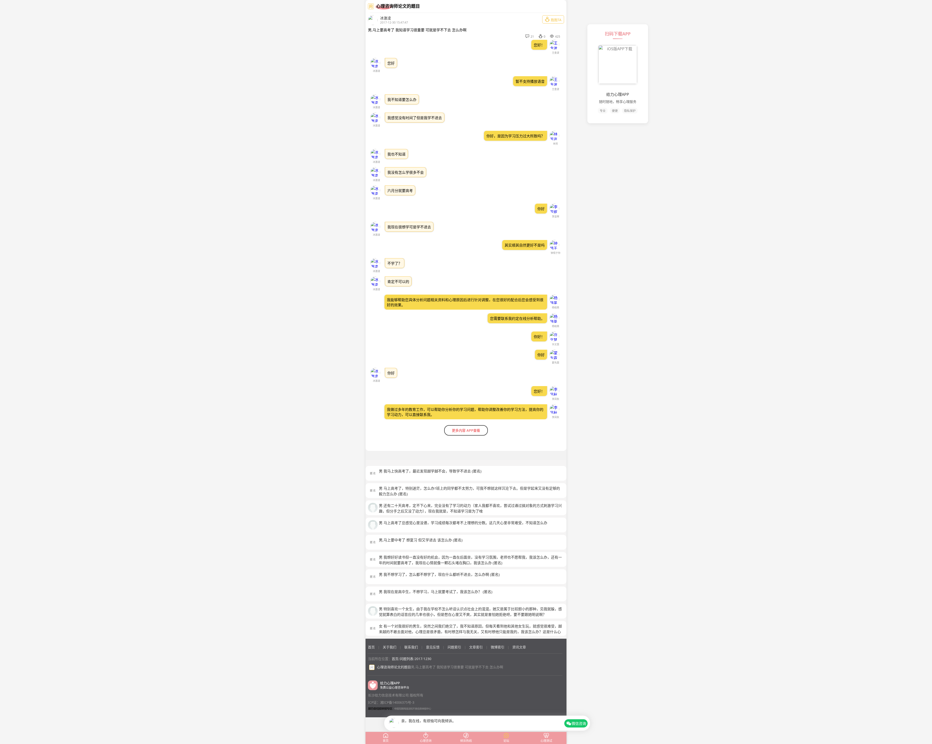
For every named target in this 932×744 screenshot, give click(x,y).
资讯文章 (519, 647)
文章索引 (476, 647)
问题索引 (454, 647)
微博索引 (497, 647)
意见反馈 (433, 647)
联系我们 (411, 647)
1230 (427, 658)
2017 (418, 658)
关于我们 (389, 647)
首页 (371, 647)
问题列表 (406, 658)
